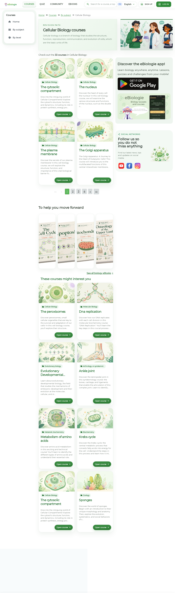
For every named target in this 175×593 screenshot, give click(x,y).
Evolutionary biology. (53, 366)
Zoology (86, 495)
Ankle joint (87, 371)
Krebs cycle (87, 437)
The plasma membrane (49, 152)
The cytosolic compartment (51, 89)
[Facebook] (129, 165)
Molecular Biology (90, 307)
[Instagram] (137, 165)
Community (56, 4)
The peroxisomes (53, 311)
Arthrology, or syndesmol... (93, 366)
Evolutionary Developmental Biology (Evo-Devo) (54, 373)
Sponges (85, 500)
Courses (29, 4)
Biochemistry (88, 432)
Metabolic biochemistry (54, 432)
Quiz (42, 4)
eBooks (72, 4)
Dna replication (90, 311)
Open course (62, 114)
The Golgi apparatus (94, 150)
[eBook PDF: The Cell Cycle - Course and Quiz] (47, 241)
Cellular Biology (51, 82)
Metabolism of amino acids (56, 439)
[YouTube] (121, 165)
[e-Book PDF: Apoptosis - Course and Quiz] (66, 241)
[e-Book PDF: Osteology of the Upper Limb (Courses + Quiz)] (104, 241)
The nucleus (88, 87)
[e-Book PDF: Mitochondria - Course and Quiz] (85, 241)
